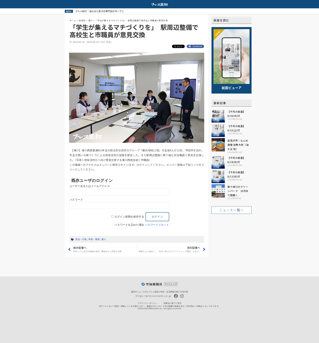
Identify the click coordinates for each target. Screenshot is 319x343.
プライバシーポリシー (148, 303)
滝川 (90, 20)
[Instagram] (182, 296)
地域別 (82, 20)
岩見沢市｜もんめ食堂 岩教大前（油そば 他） (238, 145)
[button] (232, 210)
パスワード (76, 199)
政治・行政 (81, 239)
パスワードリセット (157, 224)
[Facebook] (176, 296)
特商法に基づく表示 (172, 303)
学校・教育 (94, 239)
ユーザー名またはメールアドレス (89, 186)
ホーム (72, 20)
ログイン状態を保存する (129, 216)
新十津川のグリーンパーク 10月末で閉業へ (237, 191)
